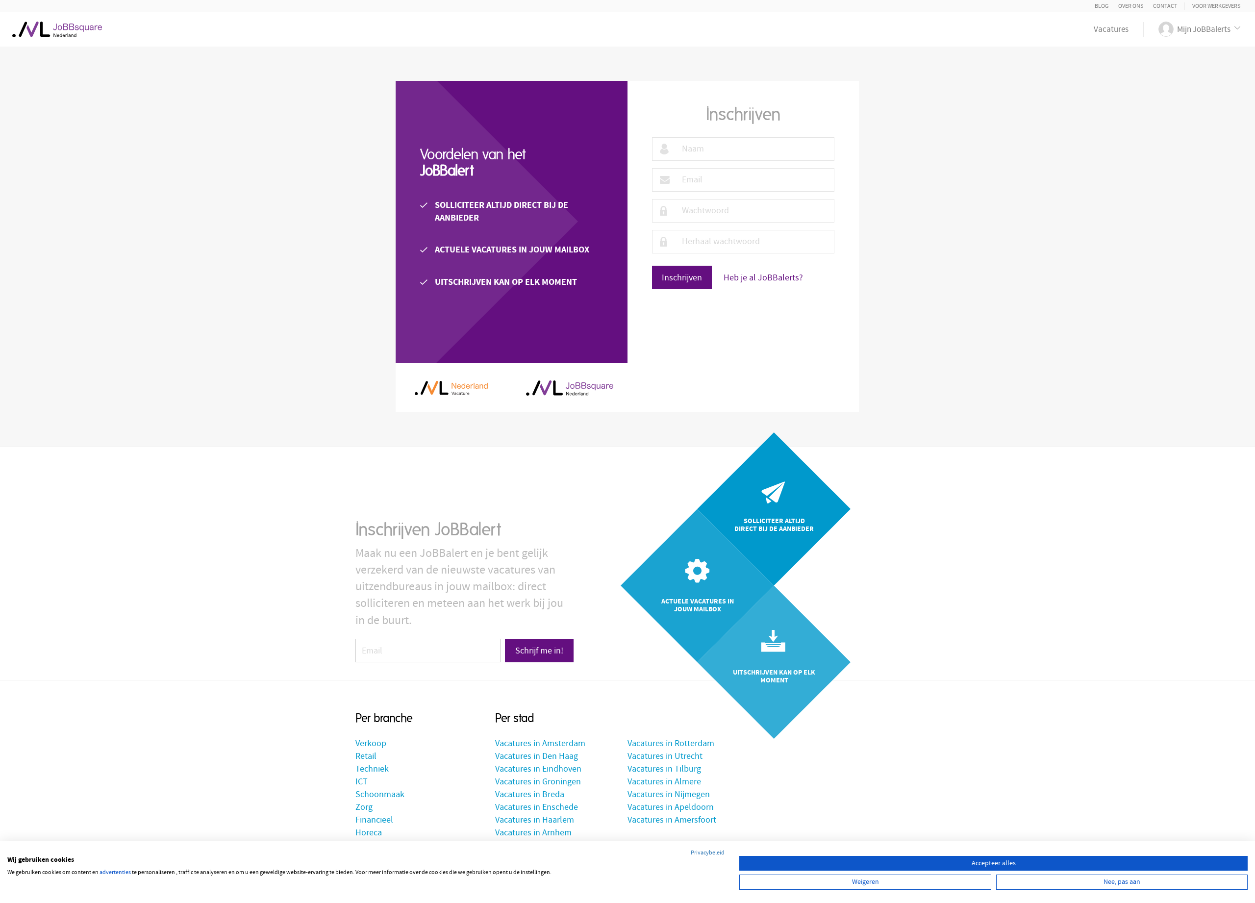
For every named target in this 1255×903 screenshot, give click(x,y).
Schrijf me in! (539, 650)
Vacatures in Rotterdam (671, 743)
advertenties (115, 872)
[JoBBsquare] (57, 27)
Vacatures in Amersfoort (672, 820)
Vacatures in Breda (529, 794)
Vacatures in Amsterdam (540, 743)
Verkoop (370, 743)
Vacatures (1111, 29)
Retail (365, 756)
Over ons (1130, 6)
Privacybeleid (708, 852)
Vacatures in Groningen (538, 781)
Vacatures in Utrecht (665, 756)
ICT (361, 781)
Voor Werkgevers (1216, 6)
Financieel (374, 820)
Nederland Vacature (451, 387)
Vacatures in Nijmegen (669, 794)
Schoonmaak (379, 794)
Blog (1101, 6)
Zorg (364, 807)
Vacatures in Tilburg (664, 769)
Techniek (372, 769)
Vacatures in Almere (664, 781)
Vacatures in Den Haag (536, 756)
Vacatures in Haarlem (534, 820)
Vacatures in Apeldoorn (671, 807)
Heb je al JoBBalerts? (763, 277)
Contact (1165, 6)
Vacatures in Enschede (536, 807)
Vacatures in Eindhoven (538, 769)
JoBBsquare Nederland (570, 387)
